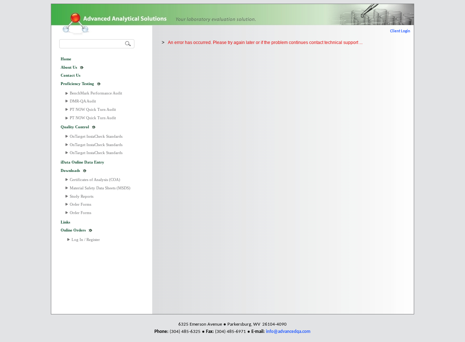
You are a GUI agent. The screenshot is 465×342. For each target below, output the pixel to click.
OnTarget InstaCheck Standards (96, 136)
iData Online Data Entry (82, 162)
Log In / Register (86, 239)
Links (65, 222)
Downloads (70, 170)
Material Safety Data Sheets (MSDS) (100, 188)
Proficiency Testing (77, 83)
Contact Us (70, 75)
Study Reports (81, 196)
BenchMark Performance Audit (96, 93)
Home (66, 59)
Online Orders (73, 230)
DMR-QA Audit (83, 101)
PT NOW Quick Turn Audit (93, 109)
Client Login (400, 31)
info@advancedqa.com (288, 331)
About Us (69, 67)
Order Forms (80, 204)
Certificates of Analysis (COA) (95, 179)
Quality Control (75, 127)
